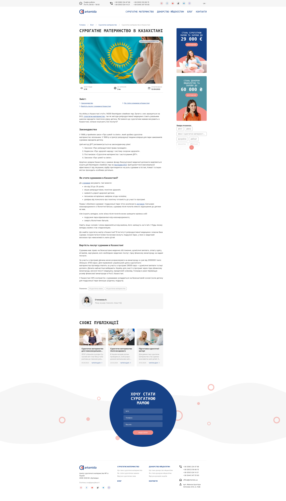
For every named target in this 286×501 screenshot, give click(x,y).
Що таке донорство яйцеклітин (161, 470)
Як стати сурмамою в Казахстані (136, 103)
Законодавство (87, 103)
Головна (82, 25)
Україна (182, 139)
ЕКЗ (189, 128)
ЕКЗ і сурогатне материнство (192, 134)
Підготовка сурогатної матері (149, 350)
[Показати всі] (191, 147)
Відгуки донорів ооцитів (158, 476)
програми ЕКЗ (120, 165)
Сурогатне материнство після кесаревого (121, 350)
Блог (190, 11)
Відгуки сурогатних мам (126, 476)
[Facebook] (167, 3)
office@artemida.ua (190, 480)
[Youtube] (172, 3)
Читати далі (96, 363)
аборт (194, 139)
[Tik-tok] (178, 3)
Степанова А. (101, 300)
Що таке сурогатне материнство (129, 470)
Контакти (201, 11)
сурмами (86, 183)
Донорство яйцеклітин (170, 11)
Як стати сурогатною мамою (128, 473)
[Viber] (189, 3)
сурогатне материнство (94, 116)
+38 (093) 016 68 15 (141, 2)
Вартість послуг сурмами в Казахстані (96, 106)
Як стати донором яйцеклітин (160, 473)
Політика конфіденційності (89, 482)
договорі (140, 204)
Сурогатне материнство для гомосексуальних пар (92, 350)
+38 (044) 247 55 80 (141, 4)
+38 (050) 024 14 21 (122, 4)
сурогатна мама (96, 288)
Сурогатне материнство (140, 11)
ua (204, 3)
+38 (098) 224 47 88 (122, 2)
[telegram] (184, 3)
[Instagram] (161, 3)
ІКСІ (180, 129)
